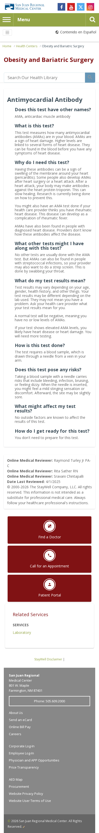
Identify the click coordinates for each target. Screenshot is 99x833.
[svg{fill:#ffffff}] (81, 7)
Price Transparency (24, 767)
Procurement (19, 786)
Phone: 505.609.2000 (49, 701)
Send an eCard (20, 720)
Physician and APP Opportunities (34, 760)
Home (7, 46)
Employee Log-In (21, 753)
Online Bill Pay (20, 727)
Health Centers (26, 46)
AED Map (16, 779)
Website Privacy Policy (26, 793)
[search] (44, 78)
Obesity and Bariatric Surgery (63, 46)
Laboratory (22, 632)
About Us (16, 712)
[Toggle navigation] (7, 32)
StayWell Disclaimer (48, 659)
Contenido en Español (78, 32)
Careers (15, 734)
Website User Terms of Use (30, 800)
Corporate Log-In (22, 746)
